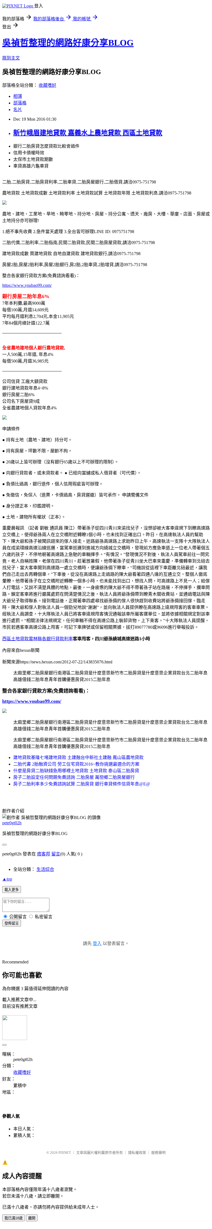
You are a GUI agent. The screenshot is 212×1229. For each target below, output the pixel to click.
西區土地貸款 (15, 638)
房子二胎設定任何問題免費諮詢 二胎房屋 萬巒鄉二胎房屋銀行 (74, 777)
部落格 (19, 103)
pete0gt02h (12, 822)
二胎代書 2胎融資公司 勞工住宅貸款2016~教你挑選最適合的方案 (76, 764)
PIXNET (65, 1152)
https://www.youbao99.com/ (27, 285)
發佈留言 (11, 923)
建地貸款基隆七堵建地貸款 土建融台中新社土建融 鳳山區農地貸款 (78, 757)
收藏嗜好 (47, 85)
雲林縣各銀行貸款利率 (51, 638)
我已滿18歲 (13, 1218)
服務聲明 (158, 1152)
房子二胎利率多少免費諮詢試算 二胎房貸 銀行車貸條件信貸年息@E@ (81, 784)
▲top (7, 879)
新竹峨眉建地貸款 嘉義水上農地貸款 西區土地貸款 (87, 132)
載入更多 (11, 890)
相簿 (17, 96)
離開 (31, 1218)
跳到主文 (11, 58)
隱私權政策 (137, 1152)
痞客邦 (43, 854)
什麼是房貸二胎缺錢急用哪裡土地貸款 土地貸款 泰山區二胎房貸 (76, 770)
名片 (17, 109)
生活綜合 (45, 869)
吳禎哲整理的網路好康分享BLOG (68, 43)
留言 (55, 854)
